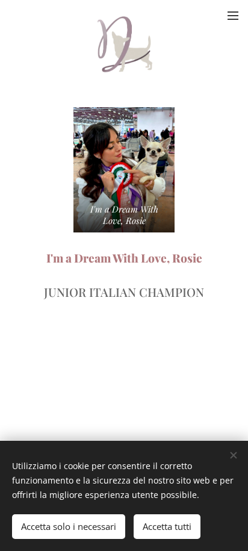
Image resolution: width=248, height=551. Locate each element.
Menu (233, 15)
